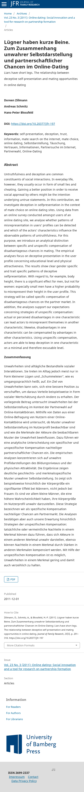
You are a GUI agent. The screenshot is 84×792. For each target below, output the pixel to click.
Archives (22, 13)
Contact (33, 777)
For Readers (13, 707)
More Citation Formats (20, 645)
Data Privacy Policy (24, 781)
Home (8, 13)
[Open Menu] (4, 4)
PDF (12, 579)
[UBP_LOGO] (31, 753)
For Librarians (14, 719)
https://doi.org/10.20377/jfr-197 (33, 124)
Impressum (17, 777)
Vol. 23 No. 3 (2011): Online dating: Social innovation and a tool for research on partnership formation (39, 19)
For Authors (13, 713)
